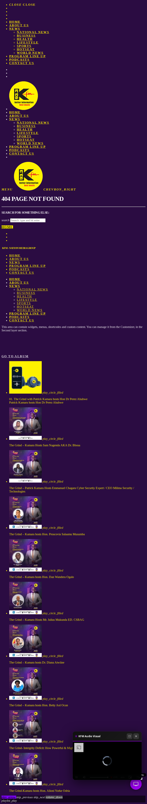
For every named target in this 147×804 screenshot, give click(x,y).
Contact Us (21, 63)
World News (30, 52)
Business (26, 35)
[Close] (136, 736)
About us (19, 25)
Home (15, 21)
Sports (24, 46)
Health (25, 39)
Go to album (15, 356)
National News (33, 32)
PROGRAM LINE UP (27, 56)
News (14, 28)
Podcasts (19, 59)
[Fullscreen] (129, 736)
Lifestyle (28, 42)
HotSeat (26, 49)
